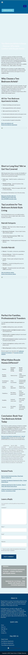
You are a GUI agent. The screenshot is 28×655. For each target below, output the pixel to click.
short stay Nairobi (19, 461)
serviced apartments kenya (7, 461)
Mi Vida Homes (23, 448)
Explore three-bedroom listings (8, 274)
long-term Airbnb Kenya (14, 458)
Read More (3, 617)
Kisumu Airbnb (4, 458)
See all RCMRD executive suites (9, 198)
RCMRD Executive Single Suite (8, 197)
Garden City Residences (13, 448)
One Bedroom (4, 450)
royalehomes (6, 445)
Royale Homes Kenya (18, 459)
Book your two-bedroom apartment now (10, 436)
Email (2, 534)
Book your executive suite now (8, 195)
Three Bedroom (12, 450)
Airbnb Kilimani (16, 451)
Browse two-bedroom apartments (9, 124)
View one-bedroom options (7, 272)
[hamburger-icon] (25, 6)
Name (3, 526)
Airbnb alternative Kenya (7, 451)
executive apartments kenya (13, 454)
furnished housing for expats (17, 456)
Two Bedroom (19, 450)
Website (3, 541)
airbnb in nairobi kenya (14, 447)
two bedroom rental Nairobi (15, 462)
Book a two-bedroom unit (7, 123)
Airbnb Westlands (9, 453)
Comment (4, 507)
